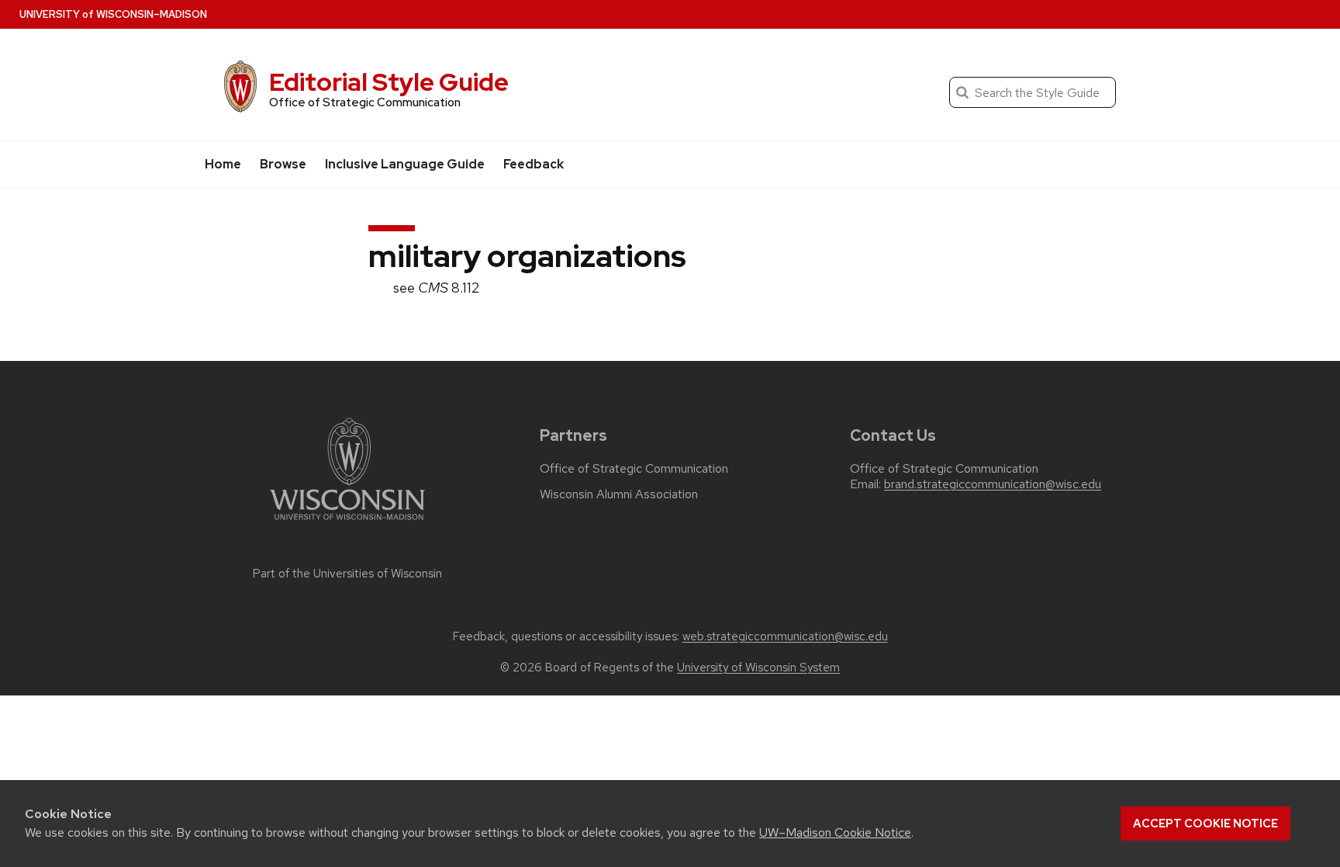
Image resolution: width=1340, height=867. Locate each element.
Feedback (533, 164)
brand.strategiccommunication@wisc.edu (992, 484)
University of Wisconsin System (758, 667)
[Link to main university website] (347, 523)
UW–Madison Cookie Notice (835, 832)
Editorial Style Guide (389, 82)
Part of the (347, 573)
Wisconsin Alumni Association (619, 494)
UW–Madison (113, 14)
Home (223, 164)
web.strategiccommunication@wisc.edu (785, 636)
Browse (283, 164)
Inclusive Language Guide (405, 164)
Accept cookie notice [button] (1205, 823)
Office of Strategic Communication (634, 469)
